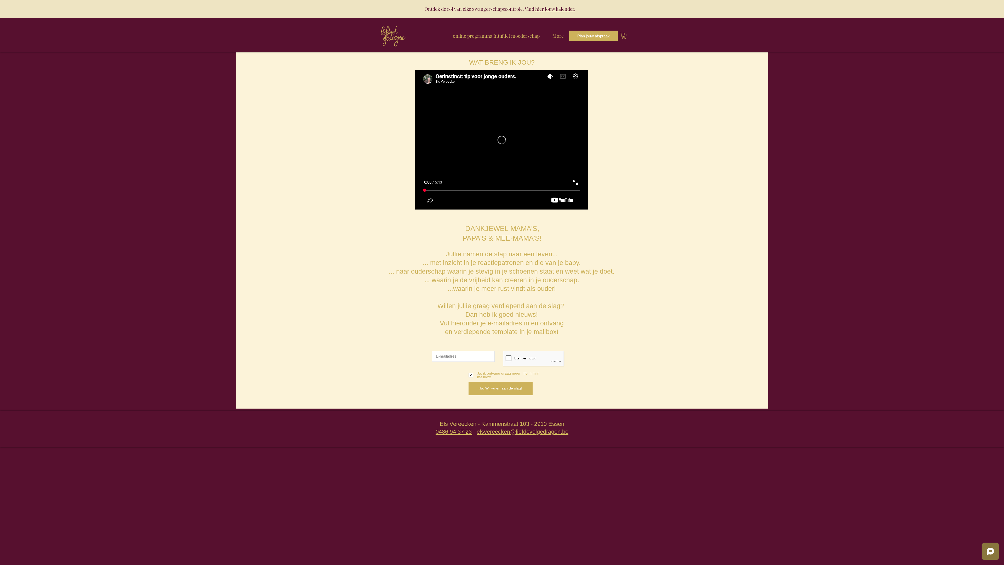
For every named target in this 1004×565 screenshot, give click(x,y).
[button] (624, 36)
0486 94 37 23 (454, 431)
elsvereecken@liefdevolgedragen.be (522, 431)
